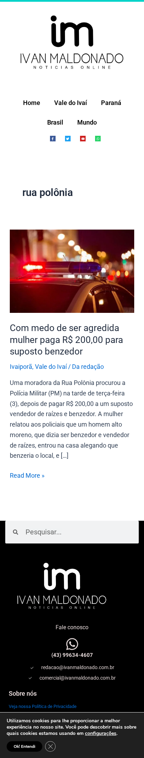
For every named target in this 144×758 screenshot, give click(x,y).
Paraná (111, 102)
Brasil (55, 122)
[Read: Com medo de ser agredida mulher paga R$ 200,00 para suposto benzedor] (72, 270)
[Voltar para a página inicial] (72, 41)
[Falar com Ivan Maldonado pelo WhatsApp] (72, 644)
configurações (100, 733)
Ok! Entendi (24, 746)
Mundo (87, 122)
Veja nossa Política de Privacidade (43, 706)
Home (31, 102)
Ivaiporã (21, 366)
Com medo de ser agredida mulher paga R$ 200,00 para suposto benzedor (66, 340)
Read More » (27, 474)
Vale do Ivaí (70, 102)
